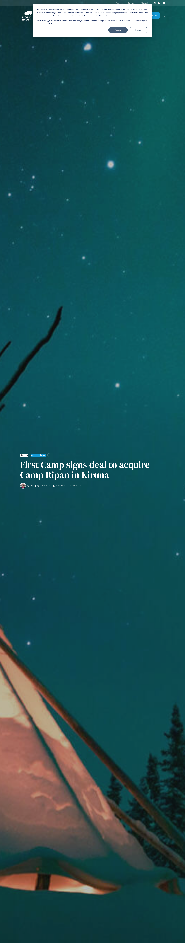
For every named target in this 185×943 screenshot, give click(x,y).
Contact (144, 3)
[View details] (154, 3)
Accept (118, 30)
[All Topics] (49, 455)
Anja (32, 485)
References (132, 3)
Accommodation (38, 455)
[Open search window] (163, 15)
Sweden (24, 455)
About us (119, 3)
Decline (138, 30)
